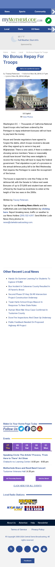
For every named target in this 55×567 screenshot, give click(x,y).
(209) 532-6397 (27, 215)
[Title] (44, 549)
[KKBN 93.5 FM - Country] (34, 507)
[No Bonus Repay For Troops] (27, 110)
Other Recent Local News (21, 271)
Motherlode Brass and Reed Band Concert (24, 468)
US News (35, 29)
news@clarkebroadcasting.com (17, 222)
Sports (22, 11)
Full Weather (23, 40)
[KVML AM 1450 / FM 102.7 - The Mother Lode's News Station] (28, 501)
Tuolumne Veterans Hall (14, 471)
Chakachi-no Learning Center (16, 461)
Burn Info (34, 40)
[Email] (35, 549)
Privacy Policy (38, 529)
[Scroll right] (53, 11)
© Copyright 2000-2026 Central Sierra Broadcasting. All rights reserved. (27, 538)
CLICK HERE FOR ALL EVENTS (28, 486)
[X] (11, 549)
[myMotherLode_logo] (22, 20)
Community (40, 11)
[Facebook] (19, 549)
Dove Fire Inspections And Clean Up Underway (29, 317)
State (20, 29)
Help (33, 523)
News (7, 11)
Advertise (23, 523)
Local (6, 29)
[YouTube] (27, 549)
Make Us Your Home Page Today (20, 423)
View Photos (27, 117)
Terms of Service (19, 529)
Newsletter (43, 523)
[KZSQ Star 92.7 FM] (13, 507)
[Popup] (48, 20)
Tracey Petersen (20, 200)
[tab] (8, 447)
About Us (11, 523)
